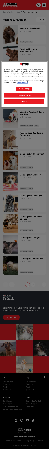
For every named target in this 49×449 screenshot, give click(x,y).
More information (22, 82)
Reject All (24, 101)
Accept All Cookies (24, 95)
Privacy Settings (24, 89)
